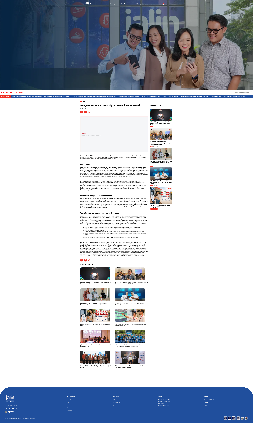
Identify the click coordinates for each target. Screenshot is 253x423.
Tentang (112, 4)
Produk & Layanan (126, 4)
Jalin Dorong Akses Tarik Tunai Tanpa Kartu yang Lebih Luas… (160, 206)
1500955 (206, 405)
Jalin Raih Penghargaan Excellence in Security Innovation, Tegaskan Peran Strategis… (160, 123)
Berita (2, 92)
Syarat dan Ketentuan (118, 405)
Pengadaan (69, 410)
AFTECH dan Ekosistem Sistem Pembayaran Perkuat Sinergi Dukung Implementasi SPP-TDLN (157, 96)
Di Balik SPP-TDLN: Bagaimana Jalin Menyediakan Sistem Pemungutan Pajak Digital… (161, 182)
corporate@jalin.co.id (209, 399)
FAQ (114, 399)
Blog (7, 92)
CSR (11, 92)
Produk (68, 402)
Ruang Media (140, 4)
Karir (151, 4)
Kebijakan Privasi (117, 402)
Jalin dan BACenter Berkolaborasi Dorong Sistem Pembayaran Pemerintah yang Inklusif (202, 96)
